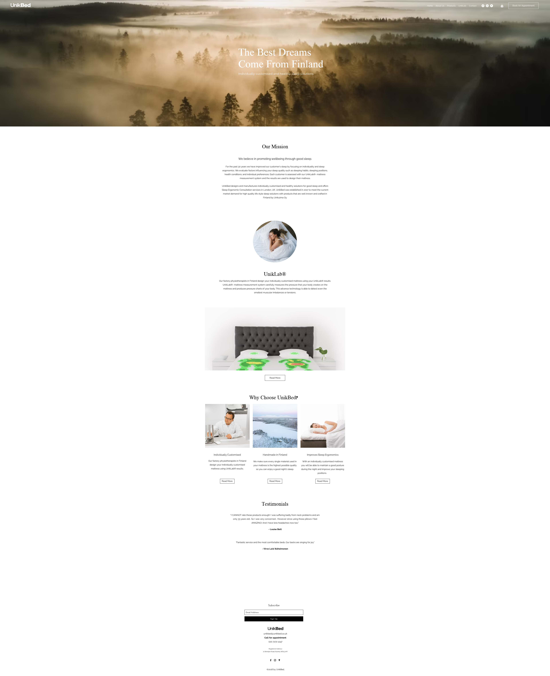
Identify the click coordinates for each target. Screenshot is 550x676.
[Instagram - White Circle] (487, 5)
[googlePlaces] (279, 660)
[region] (275, 338)
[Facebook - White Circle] (483, 5)
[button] (502, 5)
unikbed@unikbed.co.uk (275, 633)
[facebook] (270, 660)
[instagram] (275, 660)
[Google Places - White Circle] (491, 5)
